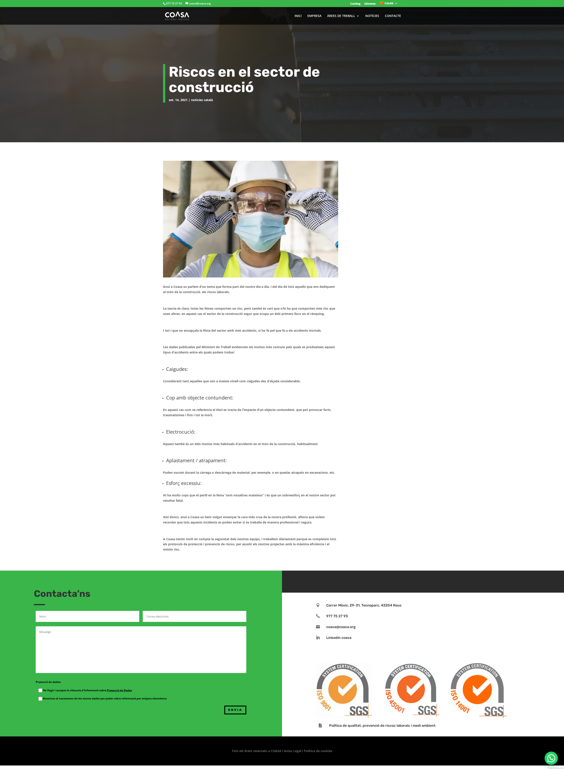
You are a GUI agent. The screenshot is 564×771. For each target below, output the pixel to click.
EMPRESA (314, 16)
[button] (551, 758)
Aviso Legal (292, 751)
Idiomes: (370, 4)
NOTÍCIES (372, 16)
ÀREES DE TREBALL (341, 16)
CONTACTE (393, 16)
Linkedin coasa (338, 638)
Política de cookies (318, 751)
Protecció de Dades (119, 690)
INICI (298, 16)
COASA (276, 751)
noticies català (202, 100)
